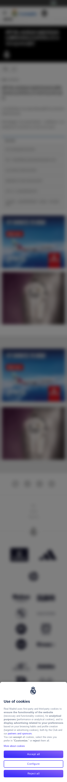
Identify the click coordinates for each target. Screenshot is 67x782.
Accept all (33, 754)
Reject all (34, 773)
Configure (33, 763)
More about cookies (14, 746)
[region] (33, 732)
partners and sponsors (20, 733)
